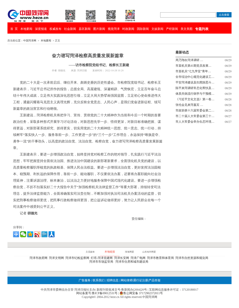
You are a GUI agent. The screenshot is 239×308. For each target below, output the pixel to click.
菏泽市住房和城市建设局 (132, 261)
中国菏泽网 (29, 40)
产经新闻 (172, 28)
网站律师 (126, 280)
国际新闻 (143, 28)
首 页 (14, 28)
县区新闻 (85, 28)
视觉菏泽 (114, 28)
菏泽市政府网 (39, 257)
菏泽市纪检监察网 (78, 257)
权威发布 (55, 28)
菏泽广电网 (139, 257)
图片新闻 (99, 28)
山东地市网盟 (149, 252)
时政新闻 (128, 28)
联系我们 (99, 280)
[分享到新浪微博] (37, 234)
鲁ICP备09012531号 (104, 293)
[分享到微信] (23, 234)
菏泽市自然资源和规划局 (192, 257)
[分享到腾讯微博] (44, 234)
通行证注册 (140, 280)
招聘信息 (113, 280)
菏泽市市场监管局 (102, 261)
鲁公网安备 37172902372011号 (143, 293)
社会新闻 (70, 28)
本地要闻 (26, 28)
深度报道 (41, 28)
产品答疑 (155, 280)
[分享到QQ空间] (30, 234)
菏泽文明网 (57, 257)
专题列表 (202, 29)
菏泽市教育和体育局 (161, 257)
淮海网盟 (129, 252)
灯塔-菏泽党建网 (102, 257)
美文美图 (187, 28)
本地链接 (110, 251)
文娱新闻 (157, 28)
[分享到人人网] (52, 234)
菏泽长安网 (122, 257)
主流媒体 (90, 252)
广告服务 (85, 280)
